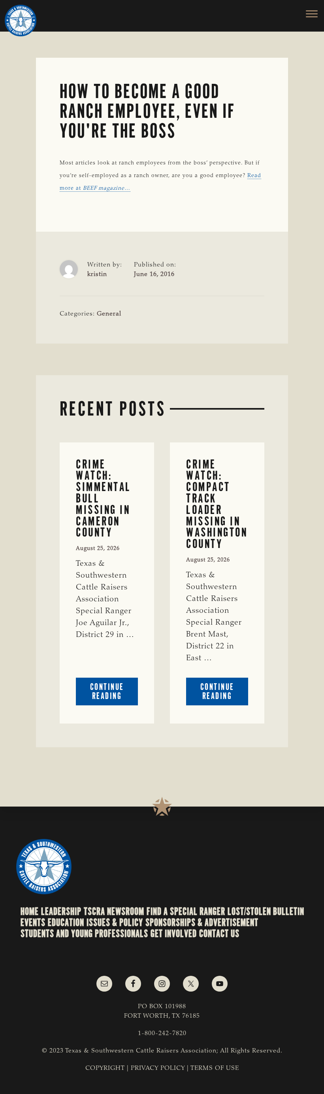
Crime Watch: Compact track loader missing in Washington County (216, 504)
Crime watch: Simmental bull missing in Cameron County (103, 498)
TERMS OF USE (214, 1068)
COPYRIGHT (105, 1068)
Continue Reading (114, 693)
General (109, 314)
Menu (307, 14)
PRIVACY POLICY (158, 1068)
